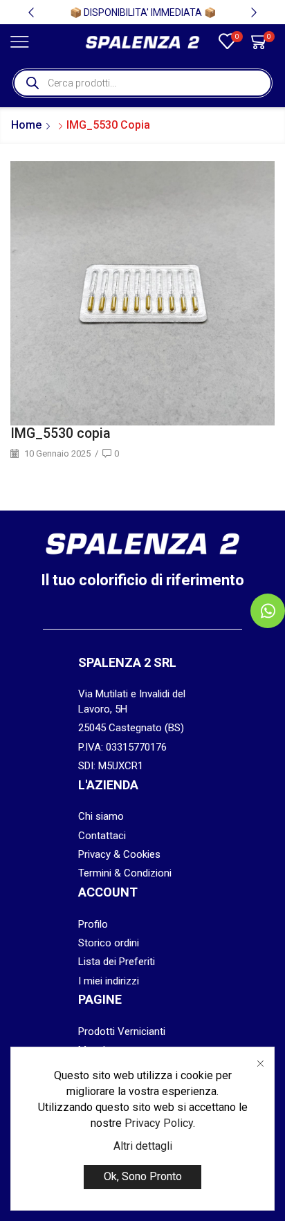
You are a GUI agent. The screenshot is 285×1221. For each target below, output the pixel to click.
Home (26, 124)
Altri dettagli (142, 1146)
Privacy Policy (159, 1123)
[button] (31, 12)
